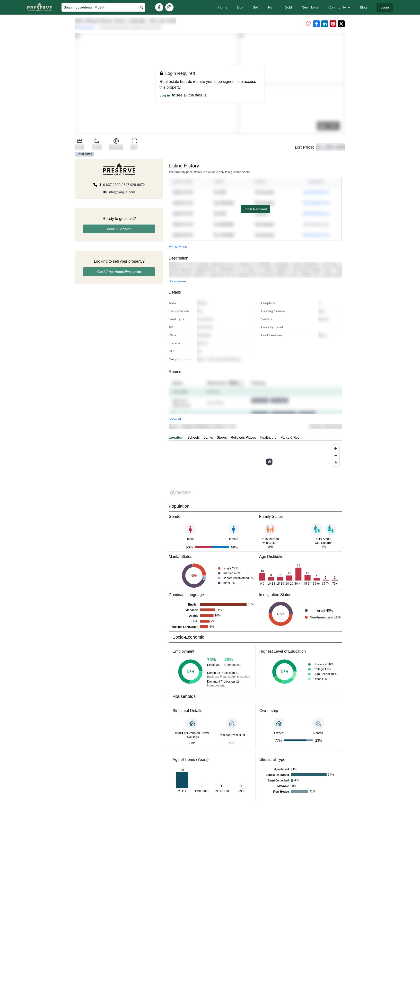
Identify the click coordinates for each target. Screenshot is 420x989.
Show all (175, 419)
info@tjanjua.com (121, 192)
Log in (164, 95)
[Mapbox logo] (181, 492)
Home (223, 7)
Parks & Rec (289, 437)
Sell (255, 7)
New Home (310, 7)
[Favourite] (308, 23)
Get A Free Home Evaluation (119, 272)
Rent (271, 7)
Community (337, 7)
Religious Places (243, 437)
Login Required (255, 209)
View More (178, 246)
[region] (255, 469)
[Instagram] (169, 7)
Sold (288, 7)
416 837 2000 (110, 185)
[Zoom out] (335, 455)
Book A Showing (119, 229)
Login (384, 7)
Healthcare (268, 437)
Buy (240, 7)
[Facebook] (159, 7)
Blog (363, 7)
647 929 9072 (134, 185)
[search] (141, 7)
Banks (208, 437)
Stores (222, 437)
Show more (177, 281)
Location (176, 437)
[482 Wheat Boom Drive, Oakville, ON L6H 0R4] (269, 462)
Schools (193, 437)
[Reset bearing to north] (335, 462)
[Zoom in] (335, 448)
